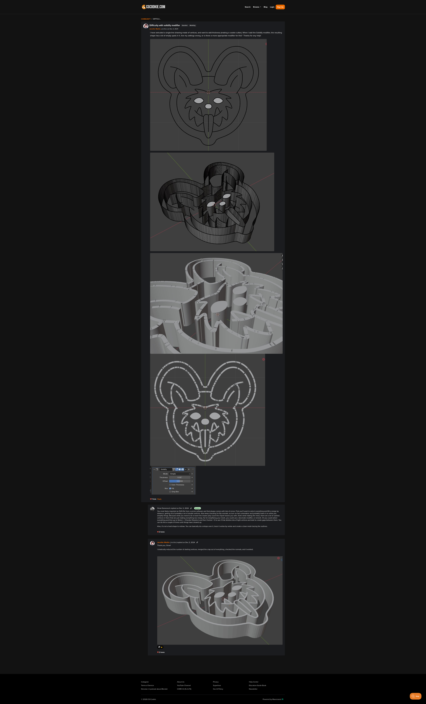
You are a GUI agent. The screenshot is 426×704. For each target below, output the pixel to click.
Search (247, 7)
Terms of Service (147, 685)
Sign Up (280, 7)
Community (146, 19)
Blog (265, 7)
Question (184, 25)
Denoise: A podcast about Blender (154, 689)
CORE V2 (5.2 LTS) (184, 689)
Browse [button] (256, 7)
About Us (180, 682)
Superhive (217, 685)
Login (272, 7)
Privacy (216, 682)
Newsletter (253, 689)
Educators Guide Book (257, 685)
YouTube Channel (184, 685)
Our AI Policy (218, 689)
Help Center (253, 682)
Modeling (192, 25)
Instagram (145, 682)
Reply (159, 499)
